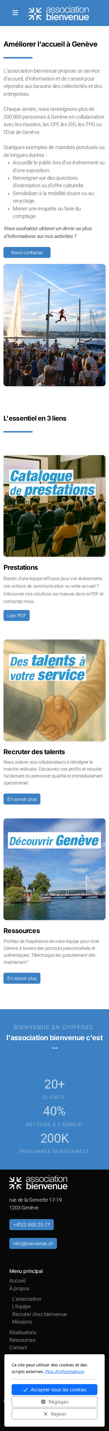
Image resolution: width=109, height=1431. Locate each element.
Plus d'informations (64, 1371)
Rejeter (59, 1414)
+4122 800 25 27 (31, 1224)
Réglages (59, 1402)
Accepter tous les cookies (59, 1389)
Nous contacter (27, 252)
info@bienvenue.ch (33, 1243)
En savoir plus (22, 799)
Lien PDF (16, 615)
